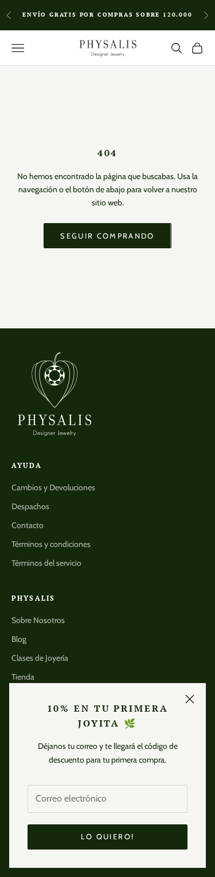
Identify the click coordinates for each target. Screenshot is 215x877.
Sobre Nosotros (38, 620)
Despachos (30, 506)
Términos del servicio (46, 563)
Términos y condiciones (51, 544)
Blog (18, 639)
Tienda (22, 677)
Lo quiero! (107, 836)
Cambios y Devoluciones (53, 487)
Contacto (27, 525)
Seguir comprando (107, 235)
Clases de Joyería (39, 658)
